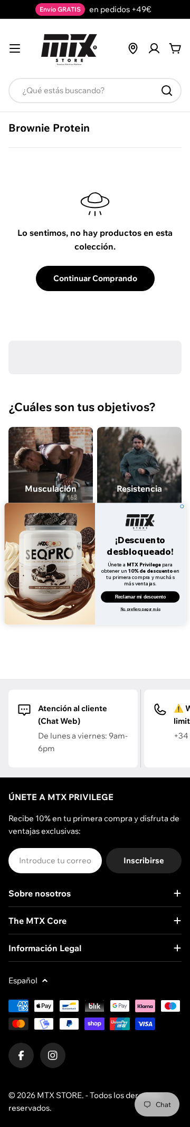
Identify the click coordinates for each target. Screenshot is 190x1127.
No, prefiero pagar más (140, 609)
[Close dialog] (182, 505)
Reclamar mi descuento (140, 596)
